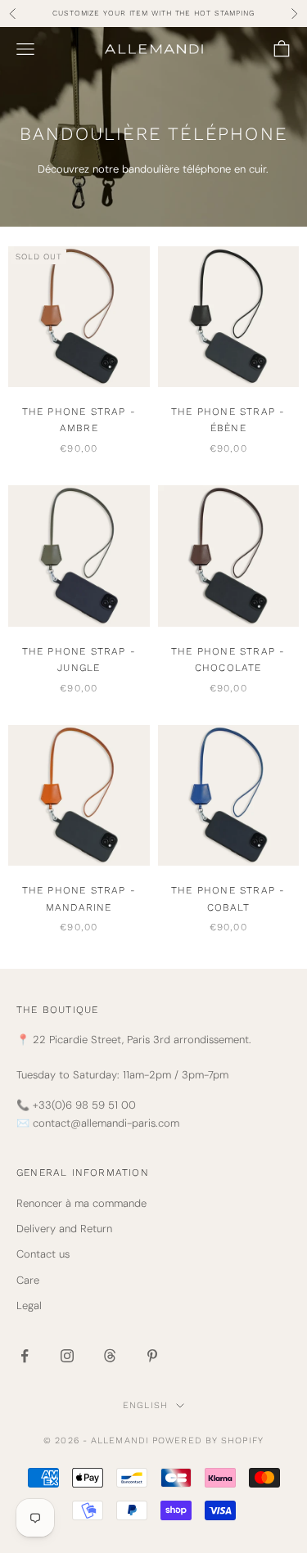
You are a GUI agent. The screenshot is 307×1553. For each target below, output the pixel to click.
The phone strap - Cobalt (228, 898)
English (145, 1405)
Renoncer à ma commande (81, 1203)
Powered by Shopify (208, 1440)
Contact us (43, 1254)
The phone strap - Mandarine (79, 898)
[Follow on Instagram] (67, 1356)
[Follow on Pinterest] (152, 1356)
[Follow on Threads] (110, 1356)
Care (27, 1280)
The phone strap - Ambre (79, 420)
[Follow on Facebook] (24, 1356)
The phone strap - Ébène (228, 420)
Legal (29, 1305)
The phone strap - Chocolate (228, 659)
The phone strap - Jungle (79, 659)
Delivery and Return (64, 1229)
